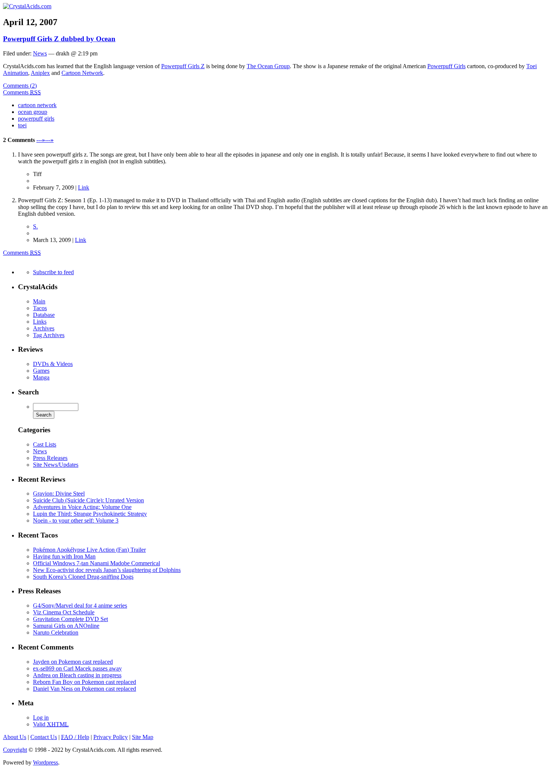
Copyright (15, 750)
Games (41, 370)
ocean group (32, 112)
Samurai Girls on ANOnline (66, 626)
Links (39, 321)
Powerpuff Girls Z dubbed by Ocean (59, 39)
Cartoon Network (82, 73)
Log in (41, 717)
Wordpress (45, 762)
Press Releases (50, 458)
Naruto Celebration (55, 632)
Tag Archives (48, 335)
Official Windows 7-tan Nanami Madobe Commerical (96, 563)
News (40, 53)
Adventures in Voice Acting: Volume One (82, 507)
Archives (43, 328)
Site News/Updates (55, 464)
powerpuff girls (36, 118)
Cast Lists (44, 444)
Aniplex (40, 73)
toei (22, 125)
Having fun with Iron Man (64, 556)
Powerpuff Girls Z (183, 66)
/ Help (75, 737)
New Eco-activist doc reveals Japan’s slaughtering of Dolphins (107, 570)
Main (39, 301)
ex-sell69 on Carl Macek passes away (77, 668)
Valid (51, 724)
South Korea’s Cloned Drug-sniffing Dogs (83, 576)
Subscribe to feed (53, 272)
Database (44, 315)
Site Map (142, 737)
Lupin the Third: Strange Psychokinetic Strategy (90, 514)
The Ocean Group (268, 66)
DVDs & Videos (53, 364)
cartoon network (37, 105)
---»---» (45, 140)
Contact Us (43, 737)
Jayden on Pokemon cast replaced (73, 662)
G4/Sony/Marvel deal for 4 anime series (80, 605)
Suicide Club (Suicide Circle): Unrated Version (88, 500)
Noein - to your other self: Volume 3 (75, 520)
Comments (22, 92)
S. (35, 226)
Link (83, 187)
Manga (41, 377)
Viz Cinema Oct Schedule (63, 612)
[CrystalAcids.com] (27, 6)
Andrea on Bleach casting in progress (77, 675)
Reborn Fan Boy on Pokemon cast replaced (84, 682)
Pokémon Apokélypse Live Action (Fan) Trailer (89, 550)
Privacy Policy (110, 737)
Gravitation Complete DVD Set (70, 619)
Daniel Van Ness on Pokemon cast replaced (84, 688)
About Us (14, 737)
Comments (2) (20, 85)
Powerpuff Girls (446, 66)
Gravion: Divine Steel (59, 493)
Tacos (40, 308)
